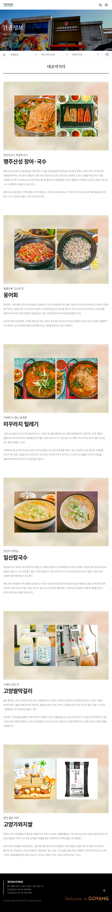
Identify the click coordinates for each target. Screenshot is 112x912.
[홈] (4, 54)
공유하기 (107, 54)
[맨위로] (104, 890)
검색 (100, 5)
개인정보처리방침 (15, 881)
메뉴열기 (106, 5)
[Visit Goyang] (12, 5)
